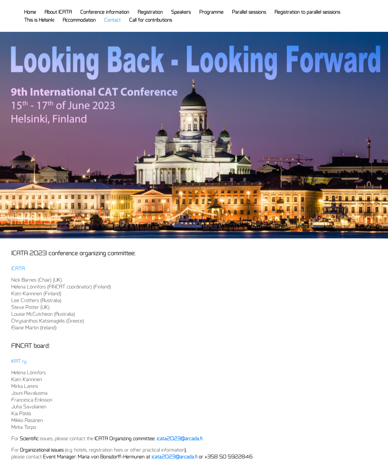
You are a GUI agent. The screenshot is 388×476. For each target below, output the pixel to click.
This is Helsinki (39, 20)
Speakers (181, 12)
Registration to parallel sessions (307, 12)
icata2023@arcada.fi (180, 438)
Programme (211, 12)
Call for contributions (150, 20)
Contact (112, 20)
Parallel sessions (249, 12)
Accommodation (79, 20)
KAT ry (18, 361)
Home (30, 12)
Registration (150, 12)
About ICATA (58, 12)
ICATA (18, 268)
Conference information (104, 12)
